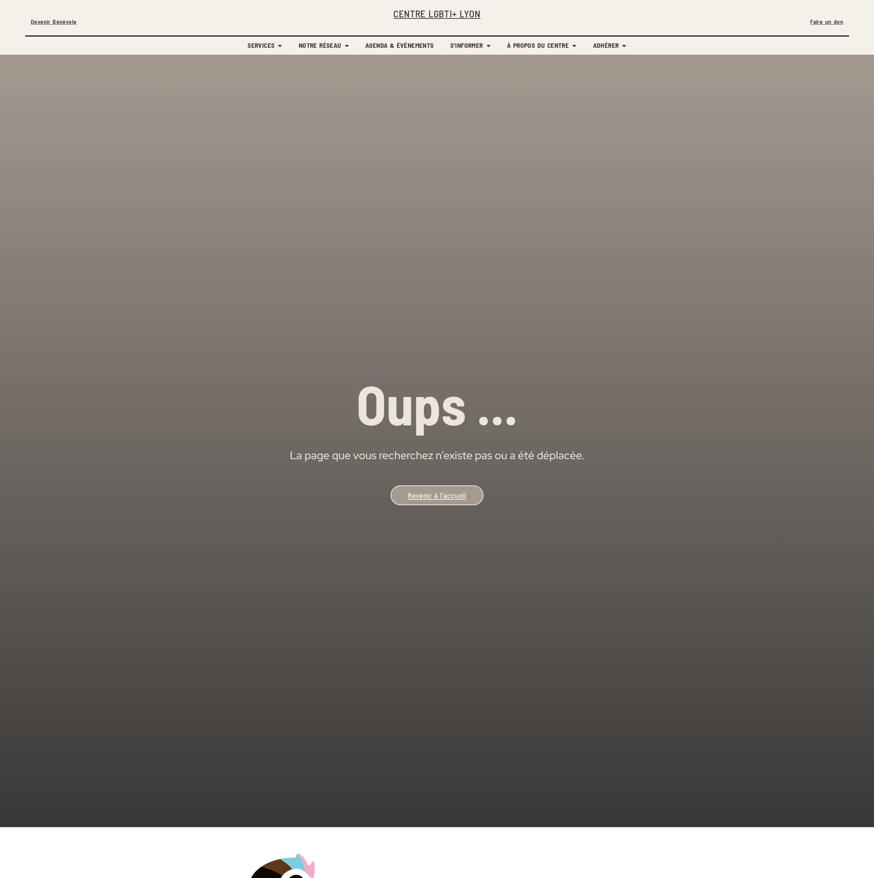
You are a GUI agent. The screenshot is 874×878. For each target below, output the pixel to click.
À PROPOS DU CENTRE (538, 45)
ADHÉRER (606, 45)
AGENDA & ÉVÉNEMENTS (399, 45)
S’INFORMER (466, 45)
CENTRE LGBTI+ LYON (436, 13)
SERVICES (261, 45)
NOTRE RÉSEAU (320, 45)
